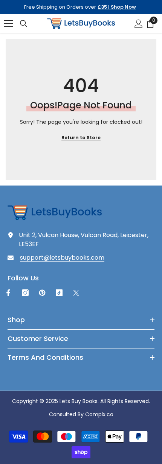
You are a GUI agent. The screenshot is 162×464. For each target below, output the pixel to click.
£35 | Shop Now (117, 7)
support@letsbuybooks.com (62, 257)
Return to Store (81, 137)
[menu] (8, 23)
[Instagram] (25, 292)
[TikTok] (59, 292)
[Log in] (138, 24)
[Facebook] (8, 292)
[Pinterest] (42, 292)
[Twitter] (76, 292)
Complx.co (99, 414)
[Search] (23, 23)
